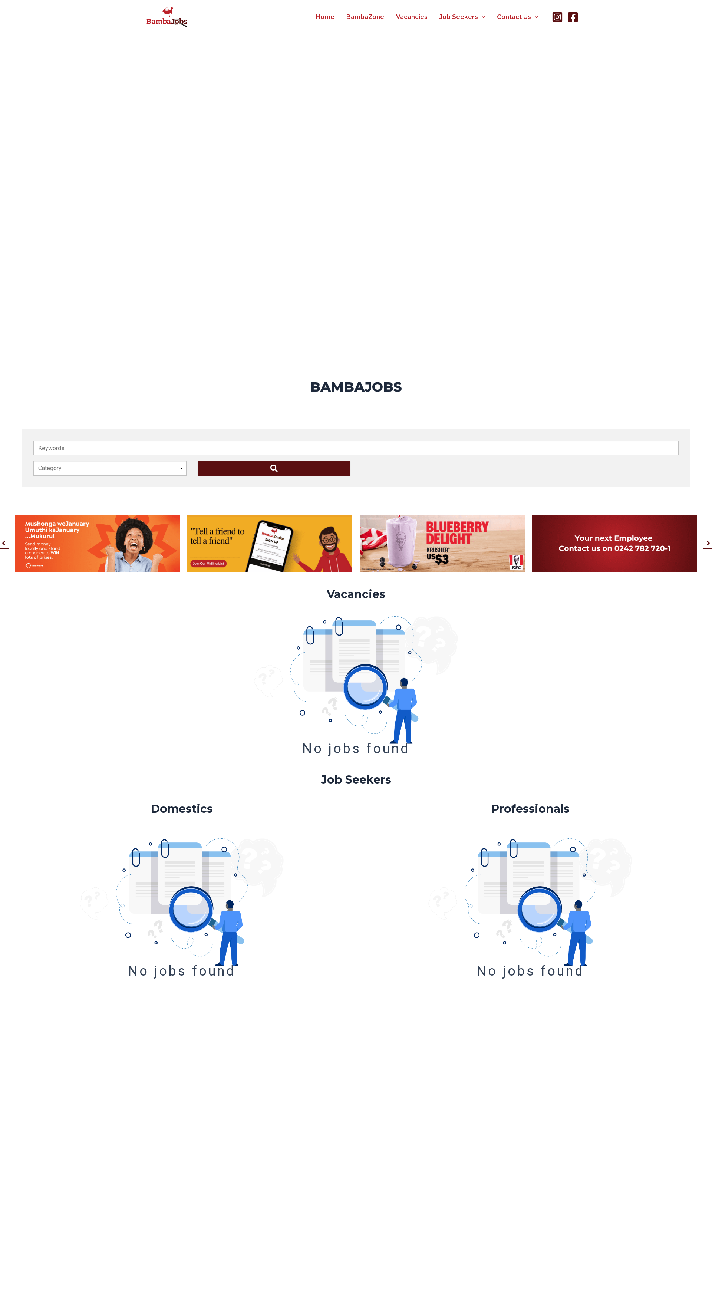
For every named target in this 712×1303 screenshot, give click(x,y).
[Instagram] (557, 17)
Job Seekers (458, 16)
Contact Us (514, 16)
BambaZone (365, 16)
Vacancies (412, 16)
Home (325, 16)
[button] (481, 17)
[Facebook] (572, 17)
